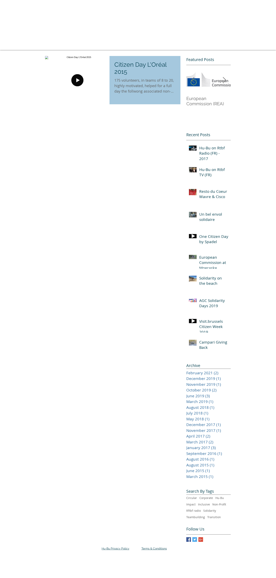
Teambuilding (195, 517)
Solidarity (209, 511)
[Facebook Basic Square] (188, 539)
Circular (191, 498)
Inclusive (204, 504)
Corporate (206, 498)
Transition (214, 517)
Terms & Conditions (154, 548)
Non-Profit (219, 504)
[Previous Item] (193, 80)
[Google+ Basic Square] (200, 539)
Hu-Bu (219, 498)
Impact (191, 504)
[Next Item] (224, 80)
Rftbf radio (193, 511)
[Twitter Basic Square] (194, 539)
